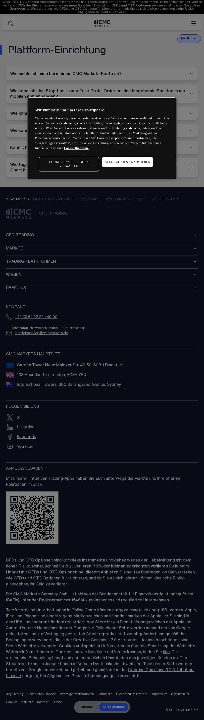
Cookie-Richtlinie (76, 148)
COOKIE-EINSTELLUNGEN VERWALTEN (69, 164)
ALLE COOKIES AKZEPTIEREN (127, 162)
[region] (102, 138)
